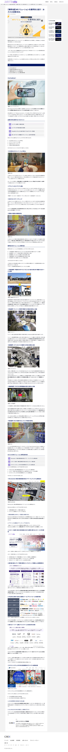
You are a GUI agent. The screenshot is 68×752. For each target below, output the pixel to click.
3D (4, 745)
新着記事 (46, 1)
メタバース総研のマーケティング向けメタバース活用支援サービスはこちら (27, 195)
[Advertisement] (55, 12)
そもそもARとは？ (13, 68)
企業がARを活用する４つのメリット (16, 69)
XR (18, 745)
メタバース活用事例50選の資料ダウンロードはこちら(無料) (19, 266)
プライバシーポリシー (34, 740)
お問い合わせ (61, 1)
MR (11, 745)
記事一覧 (6, 743)
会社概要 (12, 740)
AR (8, 745)
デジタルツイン (22, 745)
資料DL (51, 1)
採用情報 (18, 740)
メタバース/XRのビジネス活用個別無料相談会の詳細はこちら (20, 662)
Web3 (16, 745)
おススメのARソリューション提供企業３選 (17, 72)
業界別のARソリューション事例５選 (16, 71)
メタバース (27, 745)
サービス (6, 740)
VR (13, 745)
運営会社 (55, 1)
